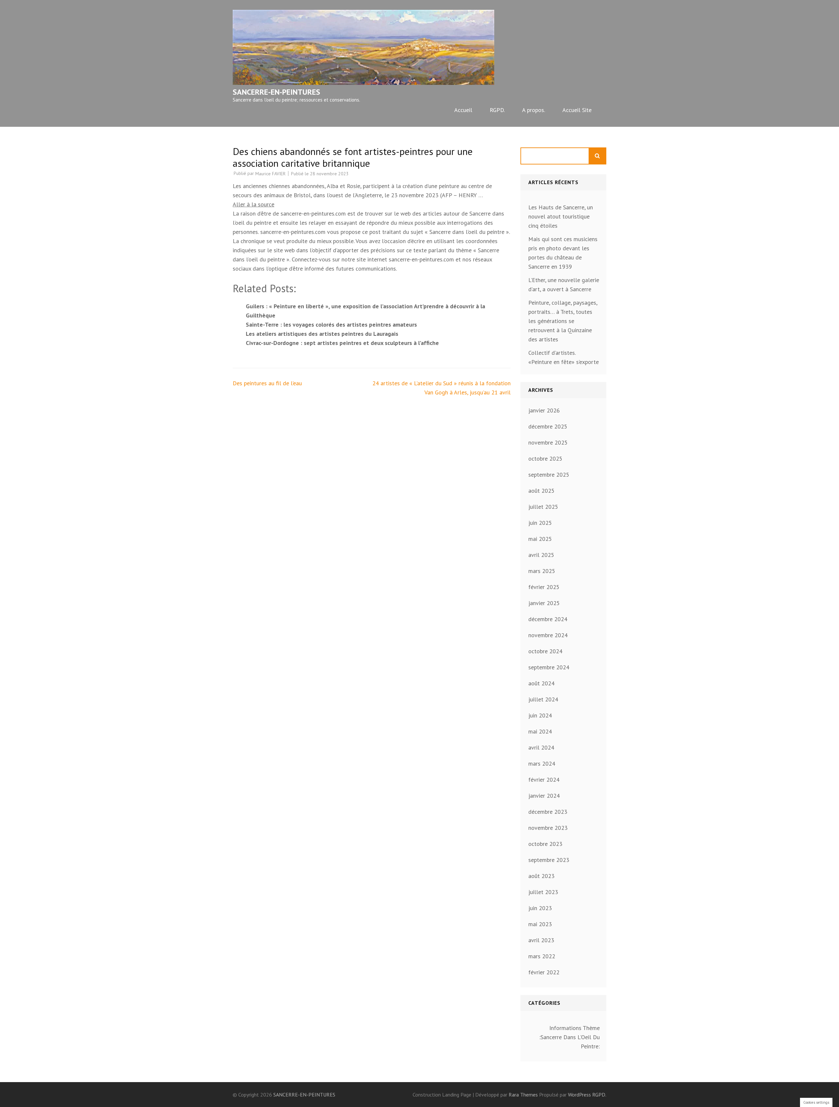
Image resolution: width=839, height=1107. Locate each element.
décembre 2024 (547, 619)
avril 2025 (541, 555)
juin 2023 (540, 908)
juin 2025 (540, 522)
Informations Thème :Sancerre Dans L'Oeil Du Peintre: (569, 1037)
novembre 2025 (548, 442)
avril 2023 (541, 940)
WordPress (579, 1094)
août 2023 (541, 876)
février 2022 (543, 972)
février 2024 (543, 779)
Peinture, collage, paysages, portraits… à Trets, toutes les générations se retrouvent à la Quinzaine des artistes (562, 321)
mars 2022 (541, 956)
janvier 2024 (544, 795)
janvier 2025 (544, 603)
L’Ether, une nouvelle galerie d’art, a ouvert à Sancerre (563, 284)
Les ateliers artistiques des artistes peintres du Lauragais (322, 333)
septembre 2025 (548, 474)
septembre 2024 (548, 667)
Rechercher (597, 155)
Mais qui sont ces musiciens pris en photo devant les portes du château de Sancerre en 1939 (562, 252)
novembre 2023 (548, 827)
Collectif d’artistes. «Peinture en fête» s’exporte (563, 357)
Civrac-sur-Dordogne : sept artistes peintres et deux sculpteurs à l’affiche (342, 343)
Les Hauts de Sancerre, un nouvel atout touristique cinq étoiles (560, 216)
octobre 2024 (545, 651)
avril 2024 (541, 747)
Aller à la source (253, 204)
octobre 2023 (545, 844)
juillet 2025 (543, 506)
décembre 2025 (547, 426)
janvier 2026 (544, 410)
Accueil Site (577, 110)
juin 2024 (540, 715)
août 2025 (541, 490)
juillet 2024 (543, 699)
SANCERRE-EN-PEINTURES (276, 92)
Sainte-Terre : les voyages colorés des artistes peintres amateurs (331, 324)
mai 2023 (540, 924)
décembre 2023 (547, 811)
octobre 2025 (545, 458)
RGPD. (497, 110)
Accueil (463, 110)
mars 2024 (541, 763)
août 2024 (541, 683)
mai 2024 (540, 731)
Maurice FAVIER (270, 174)
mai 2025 (540, 539)
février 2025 (543, 587)
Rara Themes (524, 1094)
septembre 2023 (548, 860)
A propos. (533, 110)
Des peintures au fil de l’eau (267, 383)
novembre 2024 (548, 635)
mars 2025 (541, 571)
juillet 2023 (543, 892)
